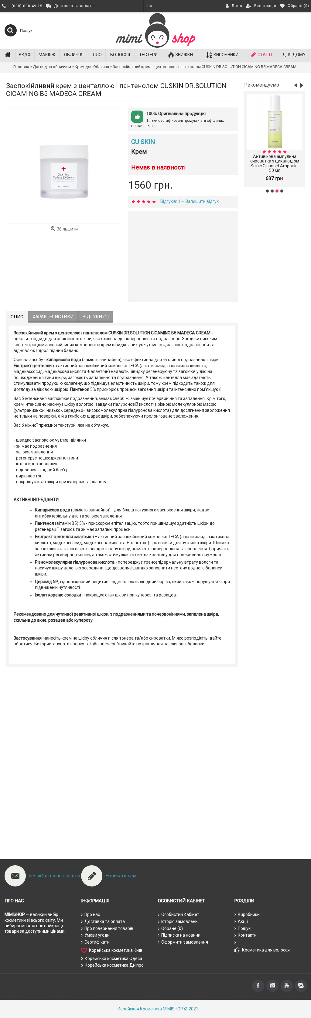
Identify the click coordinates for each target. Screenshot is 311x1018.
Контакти (247, 935)
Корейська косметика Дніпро (114, 965)
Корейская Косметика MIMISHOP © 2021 (158, 1008)
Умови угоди (97, 935)
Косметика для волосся (266, 950)
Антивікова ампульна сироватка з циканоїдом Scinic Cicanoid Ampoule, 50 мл (274, 163)
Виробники (249, 914)
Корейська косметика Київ (115, 950)
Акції (243, 921)
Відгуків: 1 (170, 201)
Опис (17, 316)
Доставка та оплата (104, 921)
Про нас (92, 914)
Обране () (172, 928)
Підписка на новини (180, 935)
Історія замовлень (179, 921)
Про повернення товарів (108, 928)
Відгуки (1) (96, 316)
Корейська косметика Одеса (113, 958)
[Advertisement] (274, 293)
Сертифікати (97, 942)
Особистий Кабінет (180, 914)
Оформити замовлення (184, 942)
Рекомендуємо (261, 85)
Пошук (244, 928)
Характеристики (52, 316)
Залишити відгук (202, 201)
